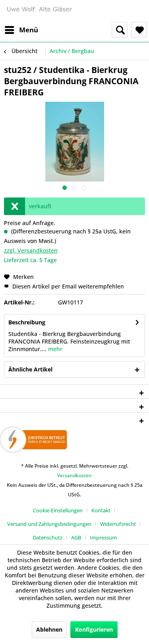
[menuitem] (21, 30)
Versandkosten (74, 475)
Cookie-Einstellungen (58, 510)
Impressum (103, 537)
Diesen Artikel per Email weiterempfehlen (67, 286)
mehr (54, 349)
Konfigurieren (94, 629)
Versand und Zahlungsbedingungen (49, 523)
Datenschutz (47, 537)
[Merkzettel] (139, 30)
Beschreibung (26, 322)
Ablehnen (49, 629)
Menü (28, 29)
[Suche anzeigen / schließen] (120, 30)
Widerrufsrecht (118, 523)
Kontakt (100, 510)
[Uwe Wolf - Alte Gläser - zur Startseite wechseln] (39, 11)
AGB (76, 537)
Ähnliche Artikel (30, 369)
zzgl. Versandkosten (31, 250)
